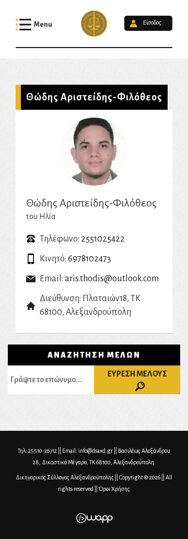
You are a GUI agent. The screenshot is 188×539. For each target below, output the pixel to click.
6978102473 (89, 258)
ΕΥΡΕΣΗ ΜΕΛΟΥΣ (137, 374)
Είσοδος (152, 22)
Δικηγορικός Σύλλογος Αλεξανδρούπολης (94, 23)
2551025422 (103, 239)
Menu (43, 24)
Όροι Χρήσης (114, 489)
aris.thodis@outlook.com (112, 278)
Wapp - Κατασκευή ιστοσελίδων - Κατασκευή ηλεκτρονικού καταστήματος (94, 518)
